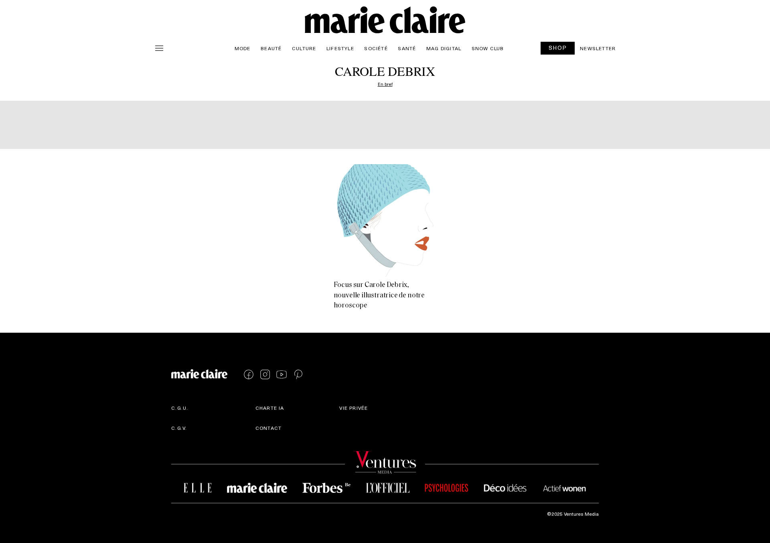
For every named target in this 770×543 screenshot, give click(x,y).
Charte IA (269, 407)
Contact (268, 427)
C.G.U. (179, 407)
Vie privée (353, 407)
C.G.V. (179, 427)
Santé (407, 48)
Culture (304, 48)
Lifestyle (340, 48)
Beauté (271, 48)
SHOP (558, 47)
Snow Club (488, 48)
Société (375, 48)
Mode (243, 48)
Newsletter (598, 48)
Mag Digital (443, 48)
